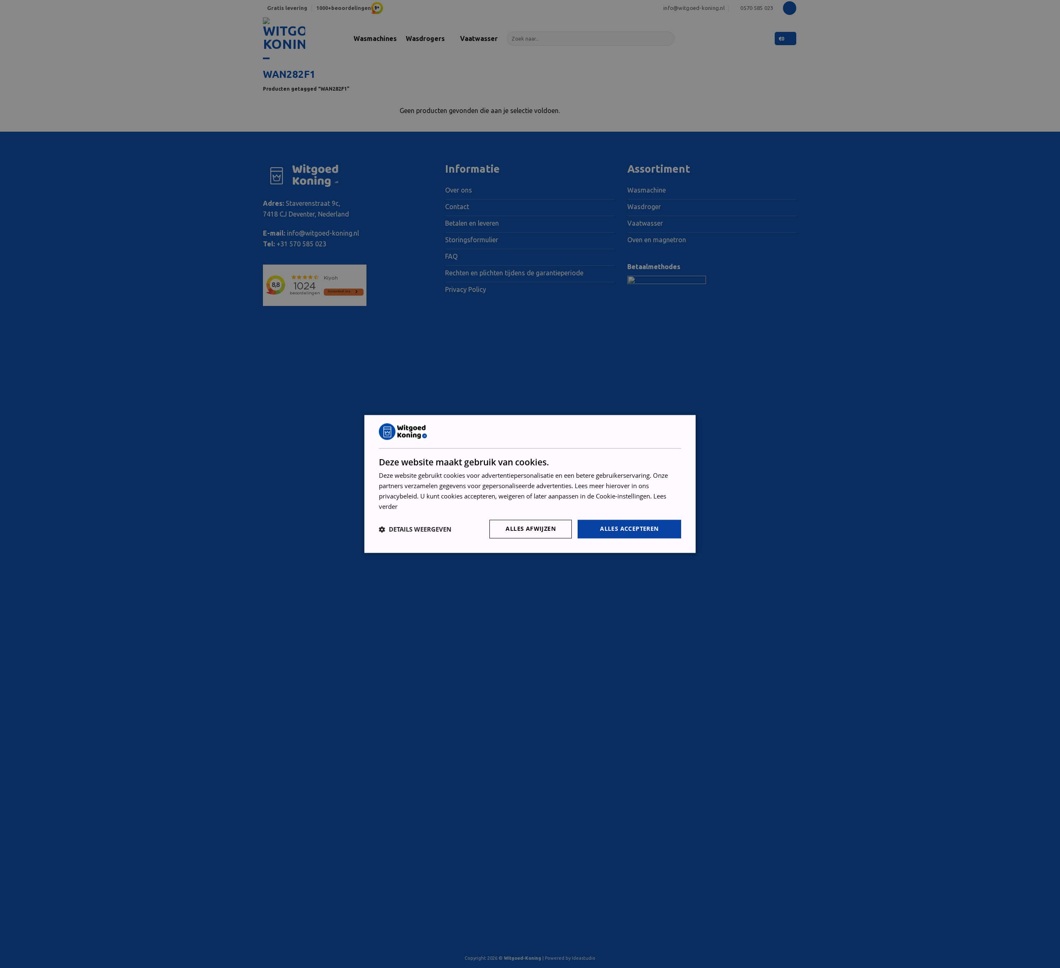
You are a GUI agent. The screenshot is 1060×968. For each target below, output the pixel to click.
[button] (415, 529)
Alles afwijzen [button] (531, 529)
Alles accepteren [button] (629, 529)
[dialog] (530, 484)
